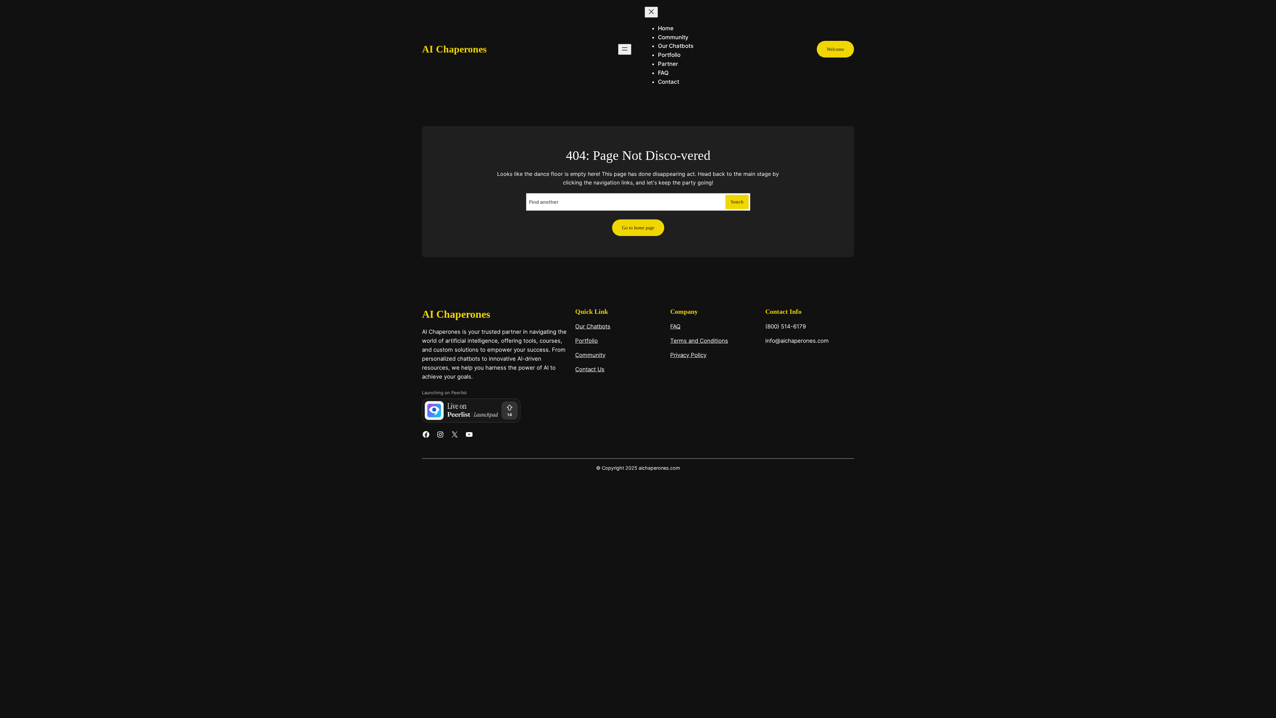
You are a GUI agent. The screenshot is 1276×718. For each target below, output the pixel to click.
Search (737, 201)
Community (590, 355)
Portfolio (586, 340)
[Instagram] (440, 434)
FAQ (675, 326)
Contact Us (589, 369)
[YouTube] (469, 434)
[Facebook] (426, 434)
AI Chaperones (454, 49)
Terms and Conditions (699, 340)
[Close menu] (651, 12)
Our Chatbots (592, 326)
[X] (455, 434)
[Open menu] (624, 49)
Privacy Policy (688, 355)
